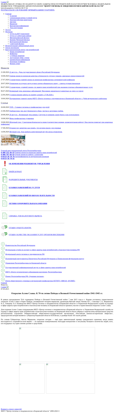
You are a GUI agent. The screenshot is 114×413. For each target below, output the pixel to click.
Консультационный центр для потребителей (22, 50)
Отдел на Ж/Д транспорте (19, 34)
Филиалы (9, 32)
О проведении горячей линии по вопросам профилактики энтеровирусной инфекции (42, 80)
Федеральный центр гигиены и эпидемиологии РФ (25, 254)
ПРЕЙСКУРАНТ (15, 172)
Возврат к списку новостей (11, 409)
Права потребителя (17, 52)
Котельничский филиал (19, 42)
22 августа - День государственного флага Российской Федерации (34, 72)
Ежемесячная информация (20, 60)
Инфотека (13, 54)
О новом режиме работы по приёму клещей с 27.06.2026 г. (31, 95)
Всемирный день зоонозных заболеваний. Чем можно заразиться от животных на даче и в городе (46, 91)
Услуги (8, 30)
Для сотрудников (16, 28)
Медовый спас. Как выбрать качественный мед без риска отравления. (35, 132)
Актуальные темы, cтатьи (19, 58)
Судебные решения (17, 56)
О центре (13, 16)
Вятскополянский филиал (19, 38)
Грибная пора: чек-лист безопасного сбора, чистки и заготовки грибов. (36, 111)
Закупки (13, 22)
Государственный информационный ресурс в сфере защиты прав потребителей (35, 267)
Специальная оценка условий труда (23, 18)
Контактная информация (19, 26)
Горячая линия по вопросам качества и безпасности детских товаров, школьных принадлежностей (46, 76)
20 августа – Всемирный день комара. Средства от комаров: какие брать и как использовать (44, 115)
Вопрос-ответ (15, 64)
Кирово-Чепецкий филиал (20, 40)
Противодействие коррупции (21, 20)
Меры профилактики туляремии (21, 118)
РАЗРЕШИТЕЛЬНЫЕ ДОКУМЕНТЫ (23, 180)
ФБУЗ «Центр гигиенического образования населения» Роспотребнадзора (33, 272)
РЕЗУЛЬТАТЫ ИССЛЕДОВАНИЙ (14, 10)
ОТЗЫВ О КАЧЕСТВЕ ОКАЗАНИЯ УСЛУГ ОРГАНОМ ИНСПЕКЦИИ (36, 235)
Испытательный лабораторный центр (19, 46)
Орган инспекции (12, 48)
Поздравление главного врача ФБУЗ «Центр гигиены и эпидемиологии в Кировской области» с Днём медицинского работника (58, 98)
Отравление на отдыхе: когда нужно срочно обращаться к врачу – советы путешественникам (44, 83)
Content (3, 2)
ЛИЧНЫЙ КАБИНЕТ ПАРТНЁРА (41, 10)
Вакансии (13, 24)
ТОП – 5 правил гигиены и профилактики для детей (29, 107)
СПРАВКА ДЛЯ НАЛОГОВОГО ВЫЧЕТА (25, 216)
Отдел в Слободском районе (20, 36)
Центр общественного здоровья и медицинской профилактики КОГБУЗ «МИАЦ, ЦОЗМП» (40, 281)
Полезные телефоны (17, 62)
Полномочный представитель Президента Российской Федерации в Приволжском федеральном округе (44, 259)
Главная (8, 14)
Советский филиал (17, 44)
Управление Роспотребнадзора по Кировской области (25, 263)
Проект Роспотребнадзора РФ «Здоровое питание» (24, 276)
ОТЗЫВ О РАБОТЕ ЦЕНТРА (20, 228)
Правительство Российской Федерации (20, 245)
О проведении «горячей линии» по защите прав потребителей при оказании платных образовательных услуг (51, 87)
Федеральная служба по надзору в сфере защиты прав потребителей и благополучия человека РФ (42, 250)
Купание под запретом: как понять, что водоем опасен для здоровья (35, 128)
